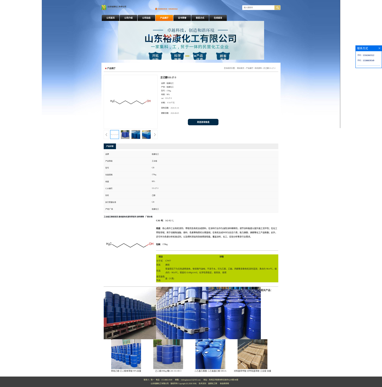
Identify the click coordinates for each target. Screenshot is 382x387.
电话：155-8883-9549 (164, 380)
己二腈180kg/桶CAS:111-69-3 (168, 371)
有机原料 (258, 68)
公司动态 (146, 18)
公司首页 (110, 18)
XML (195, 384)
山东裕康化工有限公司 (160, 384)
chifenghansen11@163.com (191, 380)
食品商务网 (224, 384)
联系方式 (200, 18)
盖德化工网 (212, 384)
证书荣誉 (182, 18)
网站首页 (240, 68)
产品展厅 (164, 18)
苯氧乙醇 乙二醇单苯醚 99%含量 (126, 371)
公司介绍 (128, 18)
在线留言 (218, 18)
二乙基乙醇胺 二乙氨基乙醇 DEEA (210, 371)
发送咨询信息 (203, 122)
